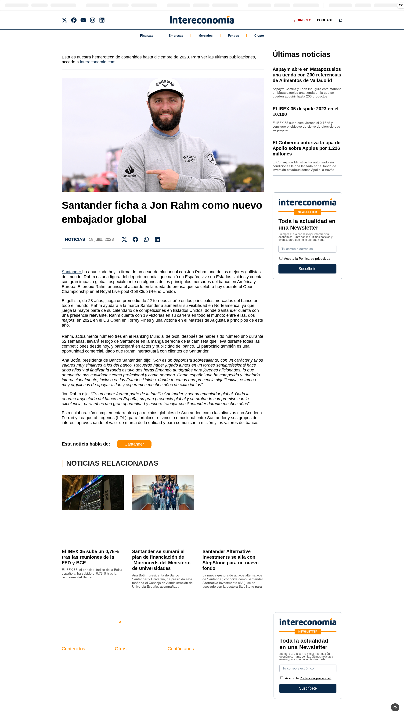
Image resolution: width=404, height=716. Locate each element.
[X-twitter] (64, 20)
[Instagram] (92, 20)
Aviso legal (124, 666)
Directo (304, 20)
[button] (124, 239)
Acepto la (307, 258)
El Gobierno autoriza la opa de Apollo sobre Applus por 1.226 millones (306, 148)
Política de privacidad (314, 258)
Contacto (122, 658)
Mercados (205, 35)
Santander (72, 272)
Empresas (176, 35)
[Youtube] (83, 20)
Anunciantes (72, 666)
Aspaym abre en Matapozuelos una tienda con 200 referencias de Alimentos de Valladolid (307, 75)
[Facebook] (74, 20)
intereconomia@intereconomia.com (197, 661)
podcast (325, 20)
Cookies (122, 682)
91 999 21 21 (178, 668)
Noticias (75, 239)
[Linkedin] (102, 20)
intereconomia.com (97, 62)
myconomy (71, 658)
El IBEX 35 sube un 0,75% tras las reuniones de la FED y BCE (90, 557)
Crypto (259, 35)
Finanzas (146, 35)
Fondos (233, 35)
